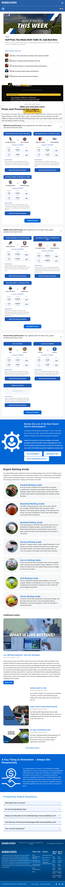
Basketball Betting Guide (32, 504)
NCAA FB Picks (55, 872)
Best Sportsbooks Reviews (36, 857)
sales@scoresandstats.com (56, 843)
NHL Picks (54, 865)
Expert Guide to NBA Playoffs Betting (43, 706)
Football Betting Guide (31, 485)
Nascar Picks (60, 872)
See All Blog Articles (32, 748)
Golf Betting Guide (29, 578)
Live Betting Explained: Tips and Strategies (21, 655)
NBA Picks (54, 868)
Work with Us (46, 857)
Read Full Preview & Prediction (17, 170)
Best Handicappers (33, 454)
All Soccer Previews (32, 412)
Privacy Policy (35, 884)
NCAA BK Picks (55, 876)
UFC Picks (59, 857)
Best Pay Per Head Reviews (36, 861)
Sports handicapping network (36, 459)
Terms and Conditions (45, 884)
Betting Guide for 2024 (38, 688)
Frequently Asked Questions (47, 862)
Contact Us (45, 860)
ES (62, 9)
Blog (33, 871)
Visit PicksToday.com (33, 111)
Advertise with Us (47, 855)
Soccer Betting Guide (30, 560)
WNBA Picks (60, 876)
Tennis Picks (60, 868)
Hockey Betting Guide (30, 542)
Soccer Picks (60, 861)
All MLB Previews (32, 220)
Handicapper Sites (52, 454)
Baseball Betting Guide (31, 522)
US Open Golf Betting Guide (40, 730)
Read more (8, 682)
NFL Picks (54, 857)
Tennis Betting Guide (30, 596)
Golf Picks (59, 865)
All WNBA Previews (33, 326)
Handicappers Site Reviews (36, 864)
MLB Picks (54, 861)
